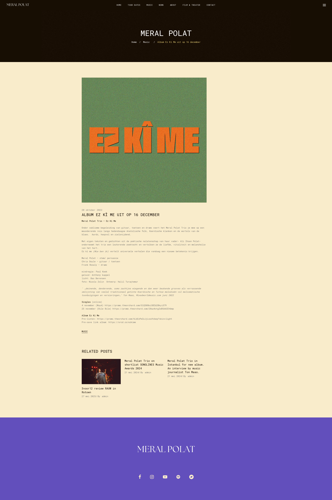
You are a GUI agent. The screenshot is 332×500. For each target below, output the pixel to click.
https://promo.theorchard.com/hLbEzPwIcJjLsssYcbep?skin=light (134, 318)
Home (134, 41)
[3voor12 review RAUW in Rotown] (101, 371)
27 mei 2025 (89, 396)
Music (146, 41)
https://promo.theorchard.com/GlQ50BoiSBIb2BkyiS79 (136, 305)
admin (105, 396)
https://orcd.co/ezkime (122, 322)
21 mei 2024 (132, 372)
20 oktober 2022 (92, 210)
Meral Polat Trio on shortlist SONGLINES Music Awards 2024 (144, 364)
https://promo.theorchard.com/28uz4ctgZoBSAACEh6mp (143, 308)
